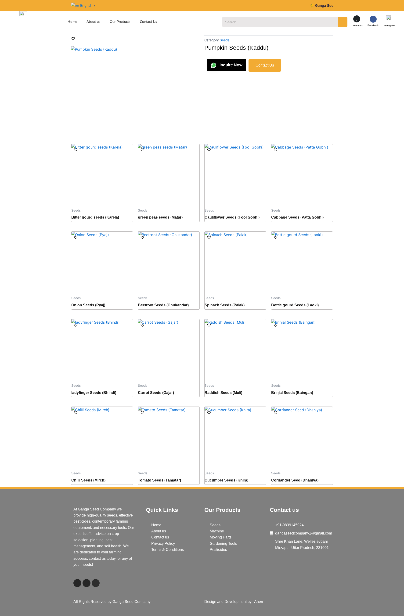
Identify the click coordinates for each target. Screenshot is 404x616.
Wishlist (357, 25)
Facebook (373, 25)
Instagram (389, 25)
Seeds (225, 40)
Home (72, 22)
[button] (73, 38)
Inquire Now (230, 65)
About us (93, 22)
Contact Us (148, 22)
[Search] (342, 22)
